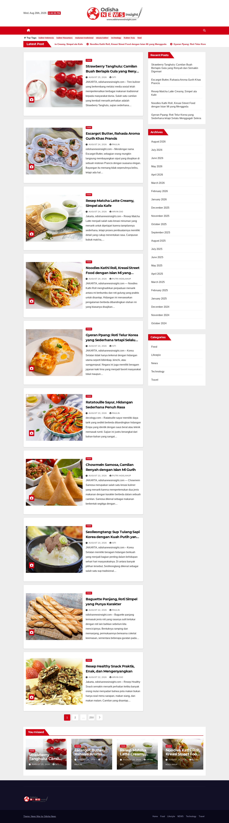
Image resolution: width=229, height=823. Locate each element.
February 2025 (159, 290)
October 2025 (159, 224)
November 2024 (160, 315)
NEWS (180, 816)
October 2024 (159, 323)
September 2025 (160, 232)
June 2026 (157, 158)
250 (91, 717)
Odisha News (50, 816)
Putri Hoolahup (121, 279)
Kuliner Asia (129, 38)
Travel (154, 379)
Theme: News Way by (33, 816)
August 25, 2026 (98, 77)
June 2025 (157, 257)
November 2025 (160, 216)
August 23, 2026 (98, 413)
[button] (204, 30)
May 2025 (156, 265)
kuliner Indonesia (46, 38)
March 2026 (158, 183)
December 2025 (160, 207)
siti (114, 77)
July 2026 (156, 150)
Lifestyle (156, 355)
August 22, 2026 (98, 610)
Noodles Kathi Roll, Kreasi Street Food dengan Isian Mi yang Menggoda (112, 273)
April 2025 (157, 273)
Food (89, 60)
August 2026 (158, 141)
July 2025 (156, 249)
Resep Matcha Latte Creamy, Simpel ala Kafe (134, 754)
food (139, 38)
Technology (157, 371)
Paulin (116, 144)
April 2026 (157, 174)
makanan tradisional (84, 38)
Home (155, 816)
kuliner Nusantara (64, 38)
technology (116, 38)
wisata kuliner (102, 38)
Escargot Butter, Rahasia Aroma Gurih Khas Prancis (91, 754)
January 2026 (159, 199)
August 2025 (158, 240)
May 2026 (156, 166)
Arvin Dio (117, 212)
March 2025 (158, 282)
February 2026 (159, 191)
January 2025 (159, 298)
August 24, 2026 (98, 144)
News (154, 363)
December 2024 (160, 307)
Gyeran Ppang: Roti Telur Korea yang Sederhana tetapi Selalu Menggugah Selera (112, 340)
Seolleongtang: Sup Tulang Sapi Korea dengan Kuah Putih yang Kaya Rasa (113, 537)
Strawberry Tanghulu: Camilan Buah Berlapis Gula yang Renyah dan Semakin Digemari (113, 71)
